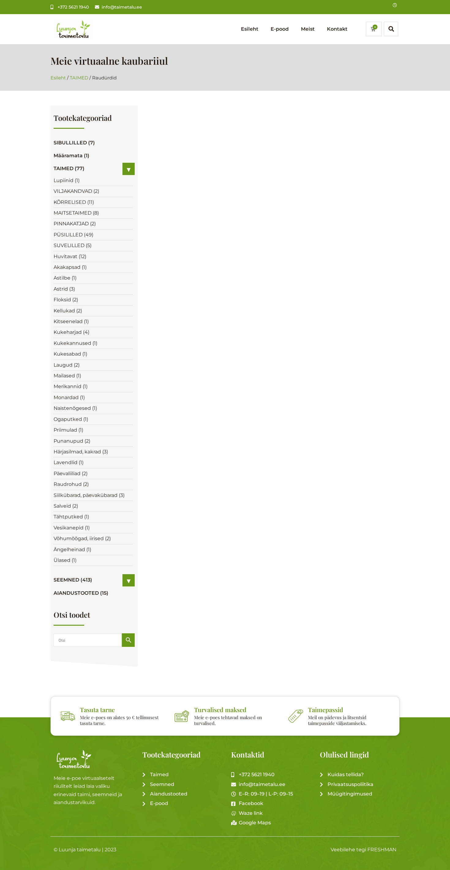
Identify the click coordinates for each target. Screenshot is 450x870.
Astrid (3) (64, 289)
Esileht (249, 29)
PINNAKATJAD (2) (75, 224)
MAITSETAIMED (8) (76, 213)
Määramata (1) (71, 155)
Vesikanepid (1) (72, 528)
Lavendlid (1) (69, 462)
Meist (308, 29)
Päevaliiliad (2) (71, 473)
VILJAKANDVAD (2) (76, 191)
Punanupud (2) (72, 441)
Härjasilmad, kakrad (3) (81, 452)
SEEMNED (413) (73, 580)
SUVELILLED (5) (73, 245)
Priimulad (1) (68, 430)
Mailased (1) (67, 376)
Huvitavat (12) (70, 256)
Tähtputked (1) (71, 517)
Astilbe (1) (65, 278)
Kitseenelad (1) (71, 321)
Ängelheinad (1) (72, 549)
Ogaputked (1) (71, 419)
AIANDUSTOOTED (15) (81, 593)
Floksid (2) (66, 300)
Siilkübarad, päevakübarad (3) (89, 495)
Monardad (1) (69, 397)
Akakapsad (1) (70, 267)
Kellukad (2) (68, 311)
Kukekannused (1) (75, 343)
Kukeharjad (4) (71, 332)
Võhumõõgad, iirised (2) (82, 538)
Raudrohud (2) (71, 484)
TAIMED (79, 78)
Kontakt (337, 29)
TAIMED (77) (69, 168)
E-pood (280, 29)
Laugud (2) (67, 365)
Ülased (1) (65, 560)
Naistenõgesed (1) (75, 408)
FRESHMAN (381, 850)
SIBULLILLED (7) (74, 143)
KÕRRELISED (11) (74, 202)
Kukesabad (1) (70, 354)
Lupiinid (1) (67, 180)
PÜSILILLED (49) (73, 235)
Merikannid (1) (71, 386)
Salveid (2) (66, 506)
